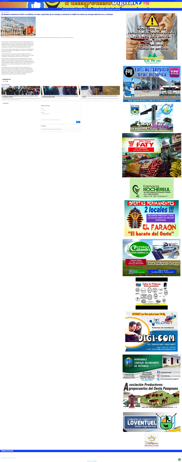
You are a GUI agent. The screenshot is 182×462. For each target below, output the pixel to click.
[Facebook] (179, 1)
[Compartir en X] (5, 81)
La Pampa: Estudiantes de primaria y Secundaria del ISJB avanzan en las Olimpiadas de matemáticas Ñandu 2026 (60, 96)
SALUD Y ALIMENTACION (72, 9)
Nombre (42, 108)
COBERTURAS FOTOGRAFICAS (112, 9)
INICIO (63, 9)
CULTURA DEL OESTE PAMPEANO (96, 9)
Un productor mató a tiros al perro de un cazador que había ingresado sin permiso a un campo (100, 96)
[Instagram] (181, 1)
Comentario (42, 112)
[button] (176, 1)
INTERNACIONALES (83, 9)
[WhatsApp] (177, 1)
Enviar (78, 121)
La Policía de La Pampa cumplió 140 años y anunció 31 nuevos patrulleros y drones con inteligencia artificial (20, 96)
